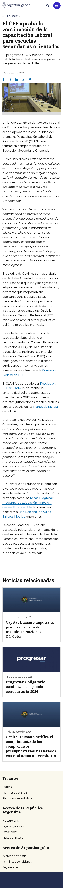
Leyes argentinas (13, 826)
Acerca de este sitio (14, 856)
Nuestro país (10, 820)
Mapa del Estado (12, 837)
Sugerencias (10, 867)
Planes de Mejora (45, 407)
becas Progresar (41, 498)
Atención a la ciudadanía (17, 798)
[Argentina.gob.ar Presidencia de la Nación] (16, 5)
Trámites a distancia (14, 792)
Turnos (7, 787)
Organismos (9, 832)
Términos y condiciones (17, 861)
